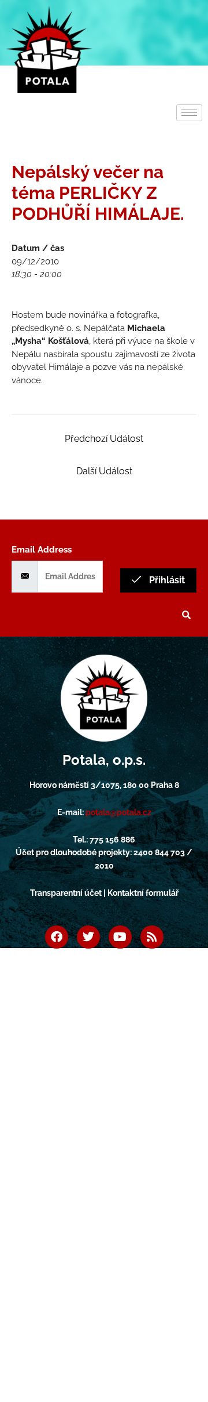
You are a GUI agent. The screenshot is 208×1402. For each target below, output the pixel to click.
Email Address (42, 549)
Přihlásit (166, 580)
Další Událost (104, 471)
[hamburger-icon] (189, 112)
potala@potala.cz (118, 812)
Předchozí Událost (104, 438)
